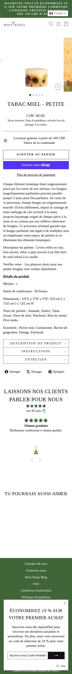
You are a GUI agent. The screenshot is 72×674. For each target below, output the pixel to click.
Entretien (36, 359)
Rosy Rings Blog (36, 577)
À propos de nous (36, 563)
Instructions (36, 351)
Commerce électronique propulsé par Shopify (36, 670)
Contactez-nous (36, 570)
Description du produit (36, 343)
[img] (36, 406)
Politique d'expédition (36, 597)
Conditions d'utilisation (36, 590)
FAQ (36, 584)
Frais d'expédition (35, 120)
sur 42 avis (33, 411)
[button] (58, 13)
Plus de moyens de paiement (36, 175)
